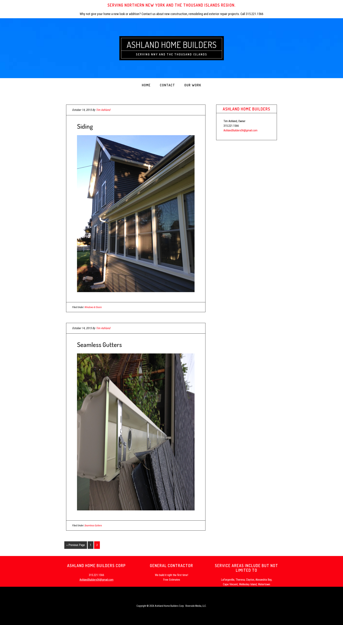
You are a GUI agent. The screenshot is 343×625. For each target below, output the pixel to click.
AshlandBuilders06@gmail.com (240, 130)
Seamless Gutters (99, 344)
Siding (85, 126)
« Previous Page (75, 545)
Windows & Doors (92, 307)
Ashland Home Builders (172, 44)
